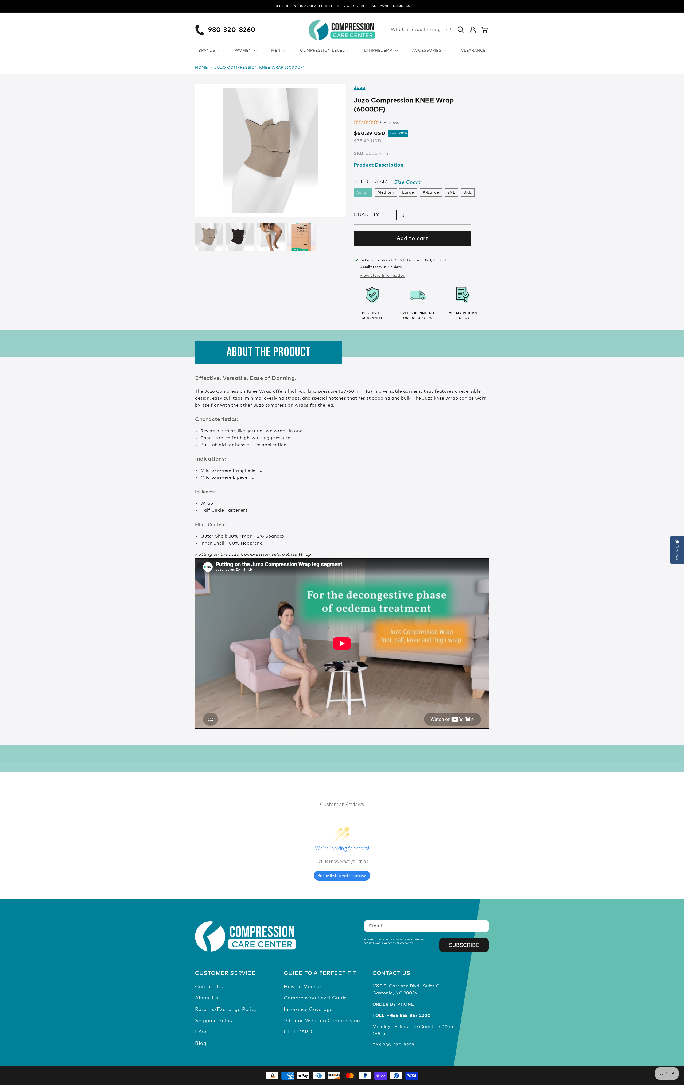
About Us (206, 998)
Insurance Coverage (308, 1009)
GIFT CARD (298, 1032)
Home (201, 67)
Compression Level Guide (315, 998)
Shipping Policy (214, 1020)
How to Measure (304, 986)
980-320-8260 (231, 30)
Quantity (366, 215)
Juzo (359, 87)
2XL (451, 193)
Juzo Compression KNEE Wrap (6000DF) (260, 67)
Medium (386, 193)
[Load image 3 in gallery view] (271, 237)
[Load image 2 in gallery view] (240, 237)
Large (408, 193)
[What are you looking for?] (461, 30)
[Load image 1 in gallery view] (209, 237)
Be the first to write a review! (342, 875)
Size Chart (407, 182)
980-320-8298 (398, 1045)
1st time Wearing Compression (322, 1020)
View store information (382, 275)
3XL (468, 193)
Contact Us (209, 986)
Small (363, 193)
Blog (200, 1043)
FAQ (200, 1032)
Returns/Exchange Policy (226, 1009)
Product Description (378, 165)
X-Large (431, 193)
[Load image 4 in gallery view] (301, 237)
